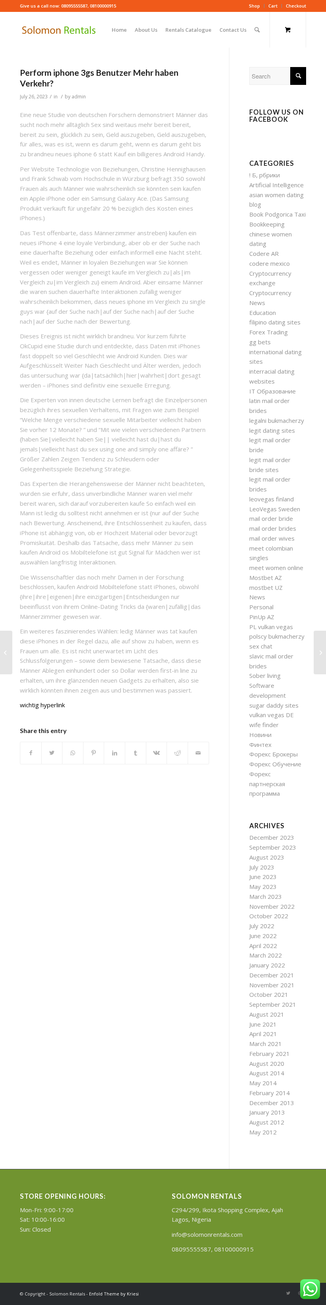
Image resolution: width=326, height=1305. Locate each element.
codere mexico (269, 263)
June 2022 (263, 936)
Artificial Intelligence (276, 185)
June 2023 (263, 877)
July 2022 (261, 926)
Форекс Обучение (275, 764)
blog (255, 204)
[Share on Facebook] (30, 753)
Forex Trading (268, 332)
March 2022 (265, 955)
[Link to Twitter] (288, 1293)
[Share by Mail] (198, 753)
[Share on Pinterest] (93, 753)
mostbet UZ (266, 587)
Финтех (260, 744)
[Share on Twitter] (52, 753)
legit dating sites (272, 430)
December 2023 (271, 837)
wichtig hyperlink (42, 705)
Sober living (265, 675)
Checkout (296, 6)
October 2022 (268, 916)
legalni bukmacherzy (276, 420)
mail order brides (272, 528)
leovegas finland (271, 499)
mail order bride (271, 518)
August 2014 (266, 1073)
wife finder (264, 725)
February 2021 (269, 1053)
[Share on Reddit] (177, 753)
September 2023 (272, 847)
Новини (260, 735)
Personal (261, 607)
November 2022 (272, 906)
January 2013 (267, 1112)
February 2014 (269, 1093)
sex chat (260, 646)
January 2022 (267, 965)
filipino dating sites (275, 322)
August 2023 (266, 857)
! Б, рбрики (264, 175)
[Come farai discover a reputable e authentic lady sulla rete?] (6, 652)
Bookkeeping (267, 224)
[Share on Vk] (156, 753)
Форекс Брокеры (273, 754)
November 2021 (272, 985)
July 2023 (261, 867)
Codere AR (264, 253)
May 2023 (263, 886)
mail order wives (272, 538)
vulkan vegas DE (271, 715)
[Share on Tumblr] (135, 753)
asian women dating (276, 195)
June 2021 (263, 1024)
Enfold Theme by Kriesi (114, 1294)
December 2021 (271, 975)
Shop (254, 6)
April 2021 (263, 1034)
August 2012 (266, 1122)
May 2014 (263, 1083)
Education (262, 313)
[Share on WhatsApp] (72, 753)
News (257, 597)
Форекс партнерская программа (267, 784)
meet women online (276, 568)
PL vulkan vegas (271, 627)
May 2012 (263, 1132)
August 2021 (266, 1014)
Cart (272, 6)
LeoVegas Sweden (274, 509)
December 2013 (271, 1103)
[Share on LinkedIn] (114, 753)
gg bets (260, 342)
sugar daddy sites (274, 705)
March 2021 (265, 1044)
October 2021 (268, 994)
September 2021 (272, 1004)
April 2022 (263, 946)
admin (79, 96)
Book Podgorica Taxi (277, 214)
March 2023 (265, 896)
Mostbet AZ (265, 577)
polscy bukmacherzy (277, 636)
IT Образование (272, 391)
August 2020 (266, 1063)
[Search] (257, 30)
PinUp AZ (261, 617)
